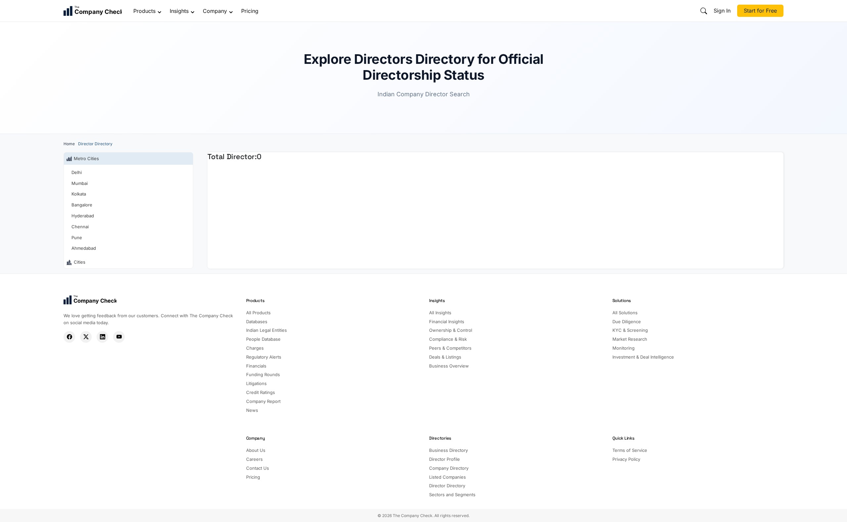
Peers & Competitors (450, 348)
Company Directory (448, 468)
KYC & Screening (630, 330)
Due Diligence (626, 321)
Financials (256, 366)
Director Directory (447, 485)
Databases (256, 321)
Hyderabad (82, 215)
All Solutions (625, 312)
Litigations (256, 383)
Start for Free (760, 10)
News (252, 410)
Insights (179, 11)
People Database (263, 339)
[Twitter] (86, 337)
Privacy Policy (626, 459)
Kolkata (78, 193)
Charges (255, 348)
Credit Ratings (260, 392)
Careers (254, 459)
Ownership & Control (450, 330)
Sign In (722, 10)
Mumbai (79, 183)
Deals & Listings (445, 357)
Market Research (629, 339)
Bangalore (81, 204)
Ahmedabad (83, 248)
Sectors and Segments (452, 494)
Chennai (80, 226)
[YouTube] (119, 337)
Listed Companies (447, 477)
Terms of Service (629, 450)
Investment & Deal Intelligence (643, 357)
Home (69, 143)
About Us (255, 450)
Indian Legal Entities (266, 330)
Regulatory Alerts (263, 357)
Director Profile (444, 459)
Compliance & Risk (448, 339)
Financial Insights (446, 321)
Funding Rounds (263, 374)
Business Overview (449, 366)
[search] (703, 11)
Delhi (76, 172)
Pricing (249, 11)
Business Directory (448, 450)
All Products (258, 312)
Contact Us (257, 468)
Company (215, 11)
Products (144, 11)
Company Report (263, 401)
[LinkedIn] (102, 337)
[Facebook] (69, 337)
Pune (76, 237)
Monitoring (623, 348)
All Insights (440, 312)
